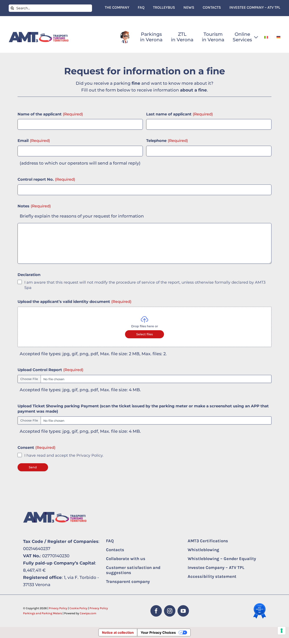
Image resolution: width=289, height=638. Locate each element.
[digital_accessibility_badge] (259, 605)
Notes (34, 206)
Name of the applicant (50, 114)
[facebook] (156, 611)
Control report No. (46, 179)
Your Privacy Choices (158, 632)
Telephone (167, 140)
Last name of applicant (179, 114)
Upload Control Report (50, 370)
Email (34, 140)
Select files (144, 334)
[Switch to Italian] (266, 37)
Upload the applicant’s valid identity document (74, 301)
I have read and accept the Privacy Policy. (63, 455)
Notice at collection (118, 632)
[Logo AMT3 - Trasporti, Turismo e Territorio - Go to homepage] (39, 37)
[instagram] (169, 611)
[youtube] (183, 611)
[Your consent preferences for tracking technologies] (282, 631)
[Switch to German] (278, 37)
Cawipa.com (88, 613)
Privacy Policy (58, 608)
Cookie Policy (78, 608)
